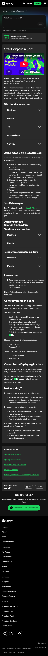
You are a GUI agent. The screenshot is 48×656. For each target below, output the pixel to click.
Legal (3, 648)
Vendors (5, 571)
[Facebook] (19, 633)
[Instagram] (4, 633)
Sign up (29, 3)
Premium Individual (10, 606)
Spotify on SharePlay (12, 454)
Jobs (4, 536)
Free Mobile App (9, 591)
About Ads (12, 653)
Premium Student (9, 621)
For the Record (8, 541)
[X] (12, 633)
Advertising (7, 561)
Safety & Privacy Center (14, 648)
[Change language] (24, 3)
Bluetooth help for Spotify (15, 464)
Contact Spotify (8, 596)
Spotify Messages (33, 208)
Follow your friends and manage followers (21, 474)
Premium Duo (7, 611)
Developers (7, 556)
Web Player (7, 586)
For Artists (6, 552)
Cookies (4, 653)
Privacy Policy (26, 648)
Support (5, 581)
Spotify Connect (11, 469)
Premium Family (8, 616)
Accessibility (20, 653)
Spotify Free (7, 625)
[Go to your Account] (42, 37)
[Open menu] (44, 3)
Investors (5, 566)
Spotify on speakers (12, 459)
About (4, 532)
